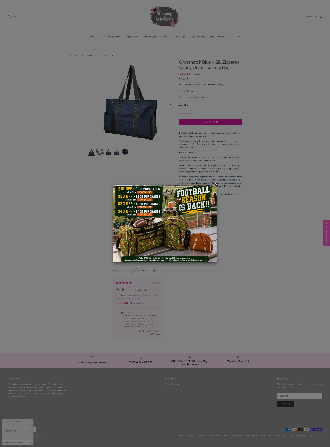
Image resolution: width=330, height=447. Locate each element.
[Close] (216, 184)
